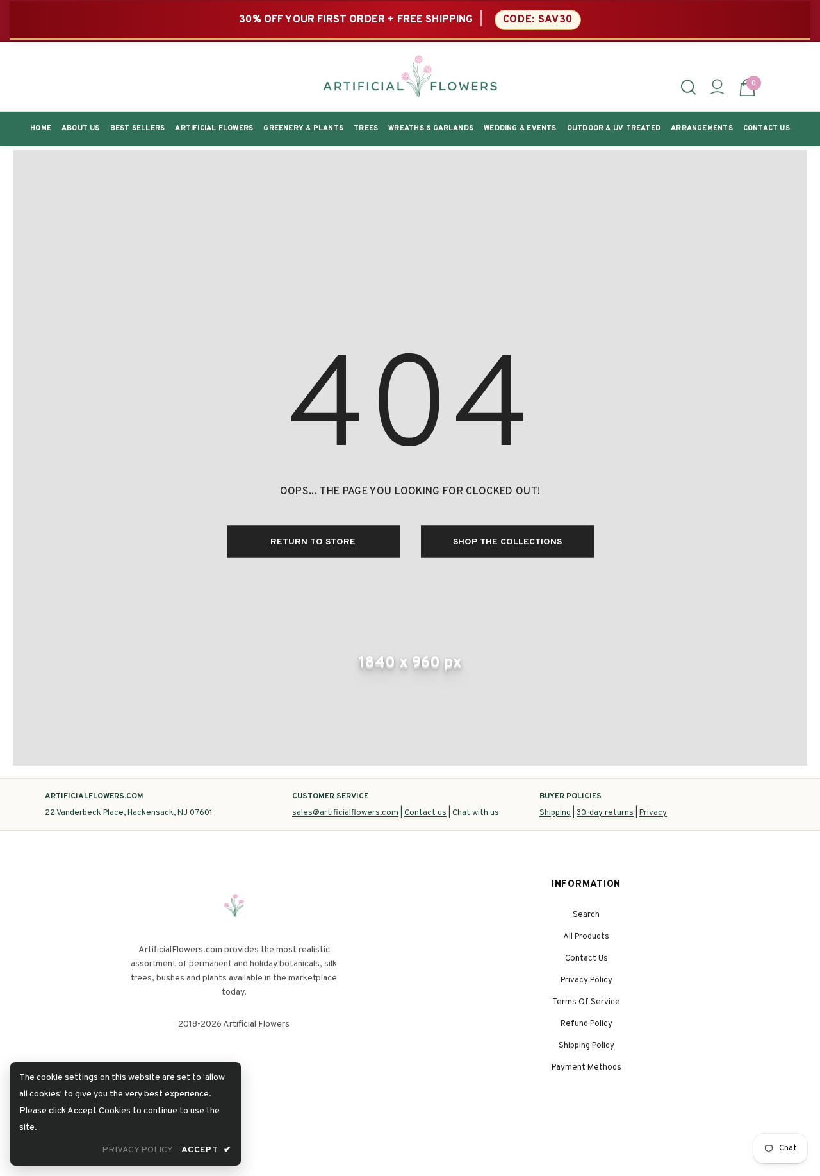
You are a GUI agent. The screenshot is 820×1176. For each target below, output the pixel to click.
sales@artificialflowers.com (345, 813)
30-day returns (605, 813)
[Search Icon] (688, 87)
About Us (81, 128)
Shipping (555, 813)
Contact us (425, 813)
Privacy (653, 813)
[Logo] (410, 76)
